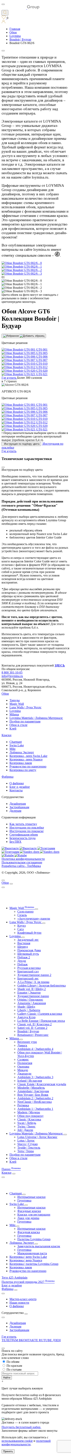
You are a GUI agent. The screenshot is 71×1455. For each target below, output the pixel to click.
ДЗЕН (57, 1340)
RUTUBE (46, 1340)
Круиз (21, 925)
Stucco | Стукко (27, 1144)
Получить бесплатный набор (21, 1427)
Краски (6, 735)
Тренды (14, 700)
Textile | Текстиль (28, 1147)
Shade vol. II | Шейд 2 (31, 989)
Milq (12, 749)
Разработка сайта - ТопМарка (21, 866)
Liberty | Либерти (28, 1010)
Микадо (22, 1070)
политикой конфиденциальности (26, 1442)
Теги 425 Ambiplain (14, 1277)
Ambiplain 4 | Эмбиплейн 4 (35, 1049)
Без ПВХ (15, 841)
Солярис (23, 1059)
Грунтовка (24, 1200)
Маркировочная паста (32, 1253)
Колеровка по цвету (22, 770)
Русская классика (29, 968)
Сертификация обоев (23, 834)
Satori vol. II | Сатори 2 (32, 1027)
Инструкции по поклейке (26, 827)
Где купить (9, 1336)
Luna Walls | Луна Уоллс (25, 707)
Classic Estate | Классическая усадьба (41, 1084)
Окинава (23, 1066)
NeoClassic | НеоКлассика (34, 1101)
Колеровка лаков (20, 763)
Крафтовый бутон (29, 932)
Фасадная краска (28, 1232)
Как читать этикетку (23, 824)
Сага (20, 929)
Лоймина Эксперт (21, 752)
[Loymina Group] (20, 8)
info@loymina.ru (12, 676)
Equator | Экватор (29, 992)
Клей (12, 728)
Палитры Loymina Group (33, 1239)
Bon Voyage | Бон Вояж (32, 1094)
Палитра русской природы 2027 (28, 1282)
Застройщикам (19, 807)
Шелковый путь (28, 953)
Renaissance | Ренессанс (33, 1034)
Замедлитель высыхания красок (38, 1246)
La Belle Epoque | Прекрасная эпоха (41, 1020)
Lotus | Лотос (26, 1140)
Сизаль (22, 915)
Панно (11, 1169)
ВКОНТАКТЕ (29, 1340)
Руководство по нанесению (27, 766)
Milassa (14, 714)
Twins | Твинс (26, 1126)
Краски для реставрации (33, 1214)
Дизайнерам (17, 803)
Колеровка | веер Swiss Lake (28, 1256)
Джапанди (24, 1073)
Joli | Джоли (25, 1130)
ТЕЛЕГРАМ (10, 1340)
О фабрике (16, 783)
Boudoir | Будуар (28, 1031)
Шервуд (22, 946)
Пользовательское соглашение (22, 862)
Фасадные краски (29, 1211)
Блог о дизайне (19, 786)
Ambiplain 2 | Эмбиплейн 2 (35, 1098)
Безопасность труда (22, 838)
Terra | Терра (25, 1151)
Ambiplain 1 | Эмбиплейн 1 (35, 1108)
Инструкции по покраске (26, 831)
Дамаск (22, 1045)
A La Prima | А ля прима (33, 982)
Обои (5, 693)
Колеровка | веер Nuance (25, 1260)
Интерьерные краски (31, 1197)
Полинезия (24, 1063)
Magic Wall (16, 703)
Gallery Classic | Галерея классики (39, 1013)
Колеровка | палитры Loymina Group (33, 1264)
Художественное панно (33, 996)
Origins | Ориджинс (30, 999)
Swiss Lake (16, 745)
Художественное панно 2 (34, 975)
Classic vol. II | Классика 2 (34, 1024)
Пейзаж (22, 964)
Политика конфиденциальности (23, 859)
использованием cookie (17, 1440)
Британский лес (28, 978)
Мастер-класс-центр (22, 1299)
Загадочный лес (28, 939)
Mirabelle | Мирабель (31, 1087)
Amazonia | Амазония (31, 1003)
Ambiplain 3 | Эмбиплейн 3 (35, 1077)
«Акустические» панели (33, 918)
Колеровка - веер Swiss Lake (28, 756)
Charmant (15, 741)
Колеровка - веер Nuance (26, 759)
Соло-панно (25, 911)
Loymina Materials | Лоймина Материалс (36, 718)
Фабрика (7, 776)
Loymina (15, 711)
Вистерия (23, 943)
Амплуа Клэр (26, 1017)
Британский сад (28, 971)
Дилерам (15, 810)
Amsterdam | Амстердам (33, 1091)
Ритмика (23, 1105)
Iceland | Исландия (29, 1080)
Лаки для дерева (28, 1218)
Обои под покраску (30, 1116)
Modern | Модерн (28, 1112)
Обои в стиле (18, 725)
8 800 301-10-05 (12, 672)
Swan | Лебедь (26, 1123)
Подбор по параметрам (24, 721)
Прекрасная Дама (29, 950)
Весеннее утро (27, 1042)
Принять (8, 1451)
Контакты (16, 790)
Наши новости (19, 1302)
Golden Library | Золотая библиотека (41, 985)
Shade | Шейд (26, 1006)
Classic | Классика (29, 1119)
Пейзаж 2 (23, 957)
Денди (21, 960)
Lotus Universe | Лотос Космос (37, 1137)
